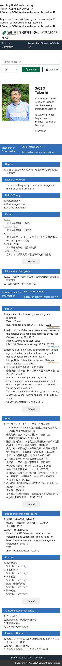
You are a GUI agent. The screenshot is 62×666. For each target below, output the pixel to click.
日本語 (5, 37)
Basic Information (31, 146)
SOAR (14, 657)
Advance (54, 69)
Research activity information (38, 152)
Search (33, 69)
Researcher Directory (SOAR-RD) (43, 45)
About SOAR (25, 657)
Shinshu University (7, 45)
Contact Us (41, 657)
